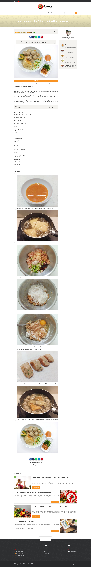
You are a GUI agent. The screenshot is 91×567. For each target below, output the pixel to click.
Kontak (57, 12)
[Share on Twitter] (33, 37)
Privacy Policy (46, 553)
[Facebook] (14, 1)
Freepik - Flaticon (24, 564)
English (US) (71, 549)
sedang (17, 32)
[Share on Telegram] (39, 37)
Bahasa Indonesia (72, 551)
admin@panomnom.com (20, 551)
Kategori (39, 12)
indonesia (21, 32)
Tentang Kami (50, 12)
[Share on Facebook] (30, 37)
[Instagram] (16, 1)
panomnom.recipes (20, 553)
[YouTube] (18, 1)
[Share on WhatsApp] (36, 37)
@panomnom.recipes (20, 549)
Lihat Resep (36, 80)
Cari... (45, 549)
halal (34, 32)
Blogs (45, 12)
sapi (25, 32)
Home (34, 12)
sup (31, 32)
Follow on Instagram (46, 538)
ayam (28, 32)
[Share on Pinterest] (42, 37)
